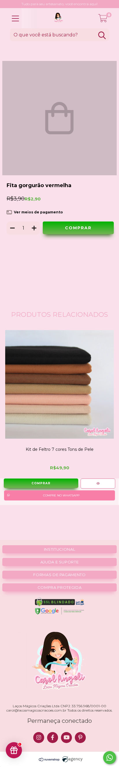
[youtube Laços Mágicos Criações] (66, 737)
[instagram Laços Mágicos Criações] (38, 737)
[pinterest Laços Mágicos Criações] (80, 737)
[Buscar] (102, 35)
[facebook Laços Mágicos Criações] (52, 737)
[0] (102, 19)
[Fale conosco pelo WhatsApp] (109, 757)
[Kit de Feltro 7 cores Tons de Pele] (98, 484)
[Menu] (15, 18)
